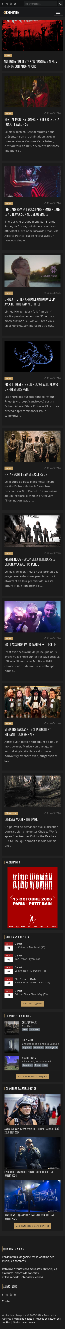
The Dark (27, 1026)
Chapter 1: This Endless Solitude (40, 1043)
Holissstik (27, 1040)
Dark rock (34, 1030)
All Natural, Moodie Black (37, 1061)
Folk (25, 1030)
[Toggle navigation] (58, 12)
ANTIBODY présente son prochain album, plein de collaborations (31, 64)
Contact (7, 1301)
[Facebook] (2, 3)
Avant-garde (51, 1047)
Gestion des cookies (24, 1322)
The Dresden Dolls (25, 979)
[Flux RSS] (15, 3)
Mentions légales (23, 1318)
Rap (45, 1065)
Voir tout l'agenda (32, 1003)
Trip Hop (27, 1047)
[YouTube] (11, 3)
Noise (37, 1065)
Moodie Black (29, 1058)
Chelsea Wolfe (29, 1022)
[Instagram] (7, 3)
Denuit (18, 943)
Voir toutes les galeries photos (32, 1225)
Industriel (38, 1047)
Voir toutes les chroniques (32, 1076)
